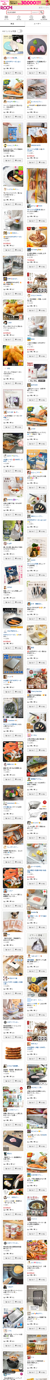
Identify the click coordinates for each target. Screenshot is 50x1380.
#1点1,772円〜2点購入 (10, 982)
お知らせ (31, 18)
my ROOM (44, 18)
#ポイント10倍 (32, 1004)
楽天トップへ (44, 8)
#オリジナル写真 (32, 149)
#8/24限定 (30, 870)
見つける (18, 18)
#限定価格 (30, 960)
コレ (8, 73)
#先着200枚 (38, 870)
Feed (6, 18)
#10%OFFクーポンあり (13, 61)
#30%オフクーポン (9, 635)
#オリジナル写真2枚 (10, 724)
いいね (19, 73)
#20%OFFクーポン (16, 237)
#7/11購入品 (7, 807)
